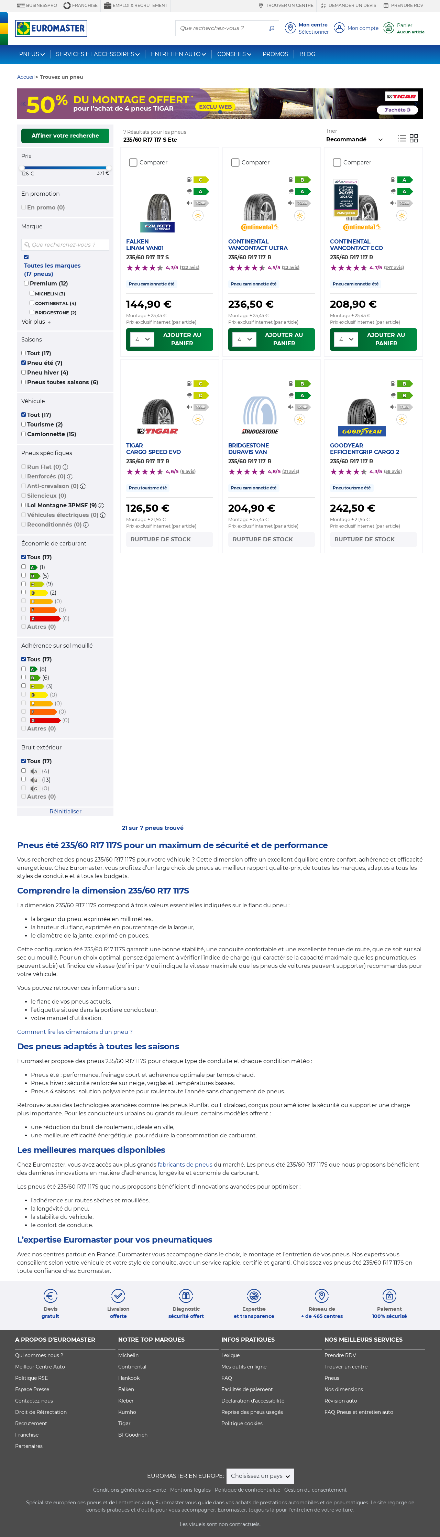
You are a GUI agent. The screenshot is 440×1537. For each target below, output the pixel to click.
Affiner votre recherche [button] (65, 135)
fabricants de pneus (185, 1164)
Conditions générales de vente (129, 1490)
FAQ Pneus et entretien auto (358, 1412)
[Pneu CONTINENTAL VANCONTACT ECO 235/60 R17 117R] (361, 199)
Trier (331, 131)
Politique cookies (242, 1423)
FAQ (226, 1378)
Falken (126, 1389)
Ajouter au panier (182, 339)
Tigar (124, 1423)
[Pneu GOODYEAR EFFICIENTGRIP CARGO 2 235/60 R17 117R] (361, 403)
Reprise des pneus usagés (252, 1412)
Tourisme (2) (45, 424)
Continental (132, 1367)
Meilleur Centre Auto (40, 1367)
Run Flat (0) (44, 467)
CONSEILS (231, 54)
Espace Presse (32, 1389)
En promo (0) (46, 207)
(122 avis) (189, 267)
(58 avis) (393, 471)
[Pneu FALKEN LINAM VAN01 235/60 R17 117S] (158, 199)
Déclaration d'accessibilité (252, 1401)
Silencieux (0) (46, 496)
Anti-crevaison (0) (53, 486)
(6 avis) (188, 471)
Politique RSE (31, 1378)
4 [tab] (230, 112)
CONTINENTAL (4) (55, 303)
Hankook (129, 1378)
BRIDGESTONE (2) (56, 312)
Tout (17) (39, 353)
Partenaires (29, 1446)
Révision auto (340, 1401)
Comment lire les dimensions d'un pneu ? (75, 1032)
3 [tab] (220, 112)
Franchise (84, 5)
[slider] (22, 168)
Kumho (127, 1412)
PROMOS (275, 54)
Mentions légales (190, 1490)
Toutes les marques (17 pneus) (52, 269)
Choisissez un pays (257, 1476)
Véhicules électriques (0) (63, 515)
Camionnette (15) (51, 434)
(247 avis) (394, 267)
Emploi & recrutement (139, 5)
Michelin (128, 1355)
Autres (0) (41, 627)
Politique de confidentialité (247, 1490)
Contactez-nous (34, 1401)
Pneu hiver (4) (47, 372)
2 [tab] (209, 112)
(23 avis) (290, 267)
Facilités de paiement (247, 1389)
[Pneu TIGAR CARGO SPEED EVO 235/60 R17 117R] (158, 403)
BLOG (307, 54)
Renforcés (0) (46, 476)
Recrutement (31, 1423)
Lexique (230, 1355)
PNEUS (29, 54)
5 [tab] (240, 112)
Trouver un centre (289, 5)
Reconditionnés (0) (54, 524)
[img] (103, 245)
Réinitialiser (65, 811)
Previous (22, 103)
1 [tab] (199, 112)
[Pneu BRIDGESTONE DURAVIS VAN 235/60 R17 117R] (259, 403)
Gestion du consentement (315, 1490)
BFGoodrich (132, 1435)
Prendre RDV (406, 5)
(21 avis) (290, 471)
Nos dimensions (343, 1389)
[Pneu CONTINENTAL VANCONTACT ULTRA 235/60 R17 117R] (259, 199)
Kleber (126, 1401)
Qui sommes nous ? (39, 1355)
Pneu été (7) (45, 363)
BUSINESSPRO (41, 5)
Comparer (153, 162)
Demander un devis (352, 5)
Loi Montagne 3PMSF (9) (62, 505)
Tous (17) (39, 557)
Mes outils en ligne (243, 1367)
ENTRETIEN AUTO (175, 54)
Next (417, 103)
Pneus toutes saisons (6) (62, 382)
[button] (65, 467)
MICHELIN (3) (50, 293)
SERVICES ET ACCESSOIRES (95, 54)
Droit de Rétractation (41, 1412)
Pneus (331, 1378)
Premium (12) (49, 283)
